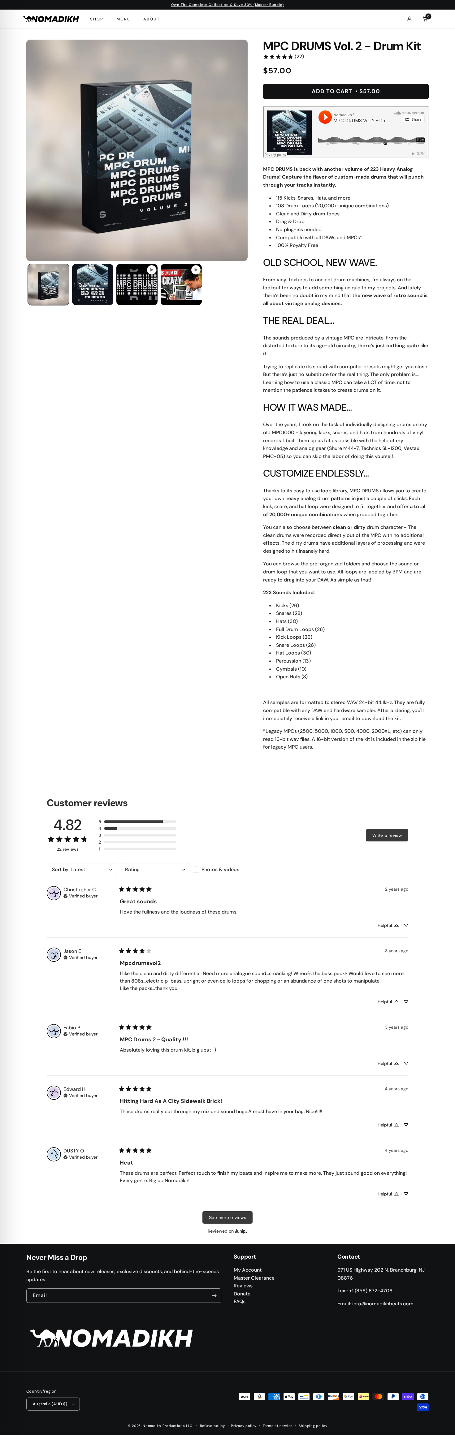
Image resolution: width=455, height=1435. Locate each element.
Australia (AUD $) (50, 1404)
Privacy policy (244, 1426)
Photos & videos (220, 869)
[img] (80, 895)
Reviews (243, 1285)
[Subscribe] (214, 1295)
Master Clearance (254, 1278)
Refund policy (212, 1426)
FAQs (239, 1301)
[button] (137, 822)
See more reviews (227, 1217)
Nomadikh (152, 1426)
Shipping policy (313, 1426)
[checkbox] (227, 869)
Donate (242, 1293)
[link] (283, 57)
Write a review (387, 835)
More (123, 19)
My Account (248, 1270)
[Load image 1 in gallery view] (48, 284)
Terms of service (277, 1426)
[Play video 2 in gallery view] (181, 284)
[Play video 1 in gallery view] (137, 284)
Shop (96, 19)
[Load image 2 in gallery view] (92, 284)
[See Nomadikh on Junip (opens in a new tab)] (241, 1231)
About (151, 19)
